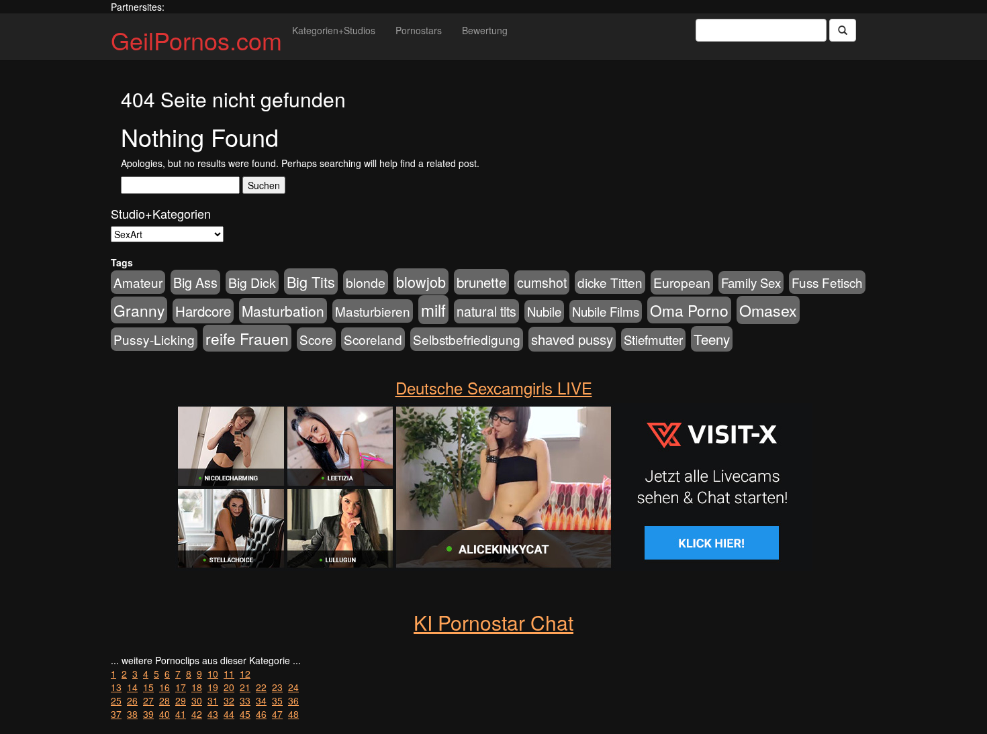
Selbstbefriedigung (466, 339)
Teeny (712, 339)
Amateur (137, 282)
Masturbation (283, 311)
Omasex (768, 310)
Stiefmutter (653, 339)
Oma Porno (689, 310)
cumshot (542, 282)
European (681, 282)
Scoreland (373, 339)
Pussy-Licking (154, 339)
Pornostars (418, 30)
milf (433, 309)
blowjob (421, 281)
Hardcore (203, 311)
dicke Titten (610, 282)
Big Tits (311, 281)
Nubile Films (605, 311)
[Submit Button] (842, 30)
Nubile (544, 311)
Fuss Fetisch (827, 282)
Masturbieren (372, 311)
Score (316, 339)
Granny (138, 310)
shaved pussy (572, 339)
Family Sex (751, 282)
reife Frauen (247, 338)
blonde (365, 282)
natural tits (486, 311)
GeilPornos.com (196, 40)
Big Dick (252, 282)
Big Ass (195, 282)
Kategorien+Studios (333, 30)
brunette (481, 282)
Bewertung (485, 30)
